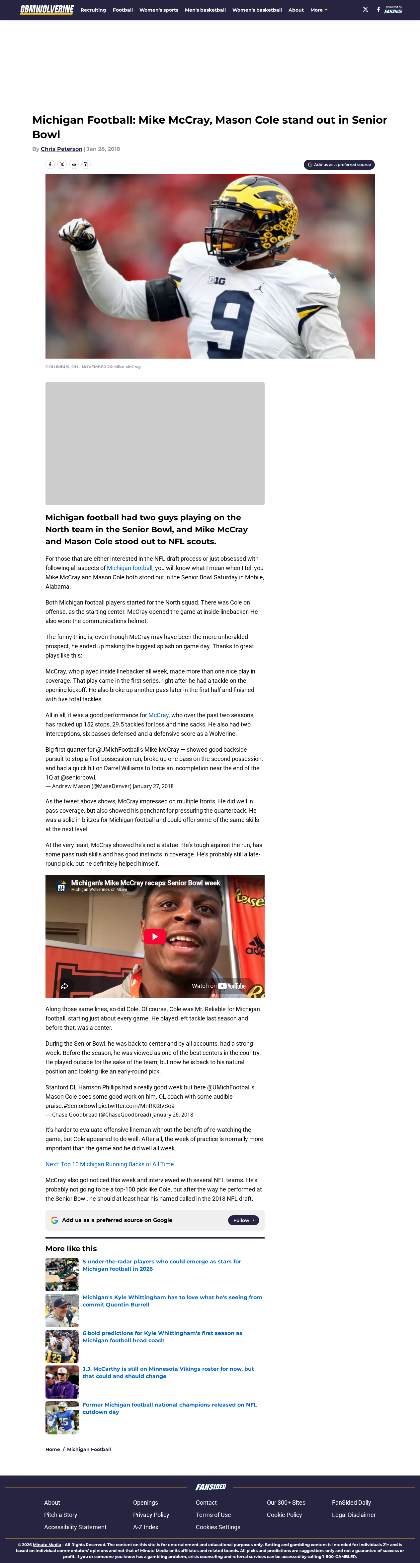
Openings (145, 1502)
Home (52, 1449)
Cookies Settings (218, 1527)
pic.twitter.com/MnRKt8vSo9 (136, 1105)
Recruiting (93, 10)
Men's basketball (205, 10)
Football (123, 10)
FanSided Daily (351, 1502)
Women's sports (158, 10)
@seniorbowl (78, 777)
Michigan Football (89, 1449)
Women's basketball (257, 10)
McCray (158, 715)
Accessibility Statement (75, 1527)
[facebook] (378, 9)
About (296, 10)
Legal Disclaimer (354, 1514)
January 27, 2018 (153, 786)
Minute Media (47, 1544)
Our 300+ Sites (286, 1502)
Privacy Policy (151, 1514)
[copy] (86, 164)
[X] (365, 9)
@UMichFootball (117, 749)
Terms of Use (213, 1514)
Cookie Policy (284, 1514)
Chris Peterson (61, 149)
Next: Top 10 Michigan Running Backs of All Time (109, 1164)
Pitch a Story (60, 1514)
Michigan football (129, 567)
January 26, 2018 (172, 1114)
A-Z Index (145, 1527)
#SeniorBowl (80, 1105)
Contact (206, 1502)
